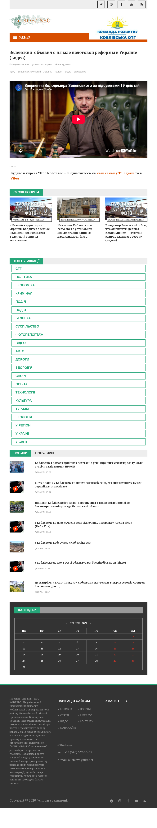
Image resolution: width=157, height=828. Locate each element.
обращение (80, 71)
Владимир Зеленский (29, 71)
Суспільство (37, 64)
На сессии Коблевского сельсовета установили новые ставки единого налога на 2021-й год (74, 231)
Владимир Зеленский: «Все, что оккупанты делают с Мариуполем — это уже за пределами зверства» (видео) (126, 233)
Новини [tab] (20, 453)
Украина (47, 71)
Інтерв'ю (86, 715)
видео (68, 71)
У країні (48, 64)
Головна (66, 709)
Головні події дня (20, 220)
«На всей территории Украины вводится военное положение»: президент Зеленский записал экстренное (30, 233)
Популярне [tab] (45, 453)
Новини (64, 220)
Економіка (24, 64)
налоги (58, 71)
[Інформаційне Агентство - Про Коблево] (31, 22)
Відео (15, 64)
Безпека (39, 220)
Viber (15, 178)
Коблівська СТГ (76, 220)
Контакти (86, 721)
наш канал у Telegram (115, 173)
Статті (64, 715)
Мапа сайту (68, 727)
